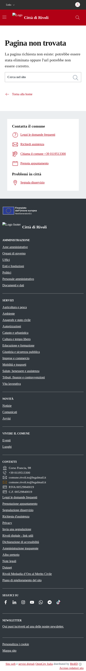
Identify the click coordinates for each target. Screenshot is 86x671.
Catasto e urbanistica (15, 332)
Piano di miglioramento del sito (22, 580)
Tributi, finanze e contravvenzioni (23, 377)
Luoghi (7, 446)
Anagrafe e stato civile (16, 320)
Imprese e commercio (15, 358)
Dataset (7, 567)
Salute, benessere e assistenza (20, 371)
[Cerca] (75, 78)
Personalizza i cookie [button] (15, 644)
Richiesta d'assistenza (15, 516)
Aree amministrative (15, 247)
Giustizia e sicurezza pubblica (21, 352)
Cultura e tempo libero (16, 339)
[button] (11, 4)
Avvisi (6, 418)
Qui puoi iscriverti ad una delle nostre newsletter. (33, 626)
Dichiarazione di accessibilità (20, 542)
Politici (6, 272)
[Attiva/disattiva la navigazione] (4, 17)
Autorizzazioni (11, 326)
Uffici (6, 259)
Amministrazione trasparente (20, 548)
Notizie (7, 405)
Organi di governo (14, 253)
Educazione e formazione (18, 345)
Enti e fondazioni (13, 266)
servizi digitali (26, 663)
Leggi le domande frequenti (19, 497)
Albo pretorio (10, 554)
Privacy (7, 523)
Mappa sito (9, 650)
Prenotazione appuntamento (19, 503)
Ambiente (8, 313)
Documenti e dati (13, 285)
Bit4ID (74, 663)
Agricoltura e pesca (14, 307)
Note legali (9, 561)
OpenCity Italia (44, 663)
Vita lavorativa (11, 383)
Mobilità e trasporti (14, 364)
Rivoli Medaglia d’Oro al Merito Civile (27, 574)
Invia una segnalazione (16, 529)
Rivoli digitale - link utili (17, 535)
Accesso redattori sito (71, 668)
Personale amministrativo (18, 279)
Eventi (6, 440)
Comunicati (9, 412)
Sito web (11, 663)
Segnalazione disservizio (17, 510)
